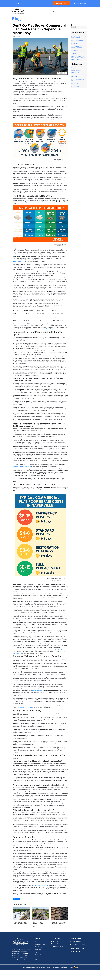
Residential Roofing (48, 11)
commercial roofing (39, 706)
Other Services (68, 11)
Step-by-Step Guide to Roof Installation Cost (78, 37)
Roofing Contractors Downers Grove (76, 71)
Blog (72, 68)
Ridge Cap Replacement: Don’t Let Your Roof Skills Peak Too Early (78, 58)
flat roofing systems (37, 690)
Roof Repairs (61, 650)
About (39, 11)
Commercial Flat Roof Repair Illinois (22, 466)
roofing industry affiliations (26, 707)
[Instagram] (13, 3)
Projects (76, 11)
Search (73, 27)
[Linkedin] (79, 951)
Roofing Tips (74, 83)
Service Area (83, 11)
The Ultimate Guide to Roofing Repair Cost (77, 47)
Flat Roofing (16, 898)
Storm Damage (59, 11)
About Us (37, 942)
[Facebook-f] (16, 3)
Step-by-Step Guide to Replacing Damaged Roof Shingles (78, 52)
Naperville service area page (30, 888)
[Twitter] (19, 3)
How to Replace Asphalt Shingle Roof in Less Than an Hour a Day (78, 42)
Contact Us (37, 957)
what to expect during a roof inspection (23, 420)
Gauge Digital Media (57, 967)
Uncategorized (75, 86)
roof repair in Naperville (45, 328)
